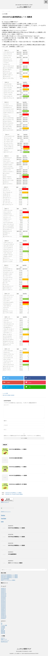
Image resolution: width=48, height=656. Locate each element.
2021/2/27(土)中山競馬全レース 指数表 (13, 492)
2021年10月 (3, 596)
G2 (1, 624)
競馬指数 (8, 395)
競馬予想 (3, 630)
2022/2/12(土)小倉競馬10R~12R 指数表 (18, 484)
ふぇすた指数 (5, 393)
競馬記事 (3, 633)
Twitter (3, 515)
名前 (5, 420)
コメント (6, 404)
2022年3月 (3, 589)
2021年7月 (3, 600)
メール (6, 425)
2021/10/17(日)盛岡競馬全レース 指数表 (18, 475)
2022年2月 (3, 591)
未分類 (2, 629)
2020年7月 (3, 609)
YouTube (3, 518)
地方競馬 (3, 627)
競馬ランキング (5, 502)
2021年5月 (3, 602)
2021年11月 (3, 594)
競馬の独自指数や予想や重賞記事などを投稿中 (24, 651)
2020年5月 (3, 610)
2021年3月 (3, 605)
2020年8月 (3, 607)
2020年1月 (3, 614)
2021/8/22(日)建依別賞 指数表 (15, 458)
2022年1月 (3, 592)
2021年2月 (3, 606)
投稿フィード (4, 639)
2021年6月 (3, 601)
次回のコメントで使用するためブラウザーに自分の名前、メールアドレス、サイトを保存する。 (22, 435)
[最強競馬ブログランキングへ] (7, 509)
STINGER (36, 653)
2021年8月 (3, 598)
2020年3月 (3, 611)
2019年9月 (3, 618)
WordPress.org (4, 641)
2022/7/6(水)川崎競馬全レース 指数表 (16, 536)
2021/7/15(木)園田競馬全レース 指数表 (17, 449)
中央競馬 (3, 626)
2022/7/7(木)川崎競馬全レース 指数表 (16, 527)
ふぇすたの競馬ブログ (24, 7)
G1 (1, 623)
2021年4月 (3, 604)
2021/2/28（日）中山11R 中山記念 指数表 (14, 494)
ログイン (3, 637)
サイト (5, 429)
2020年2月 (3, 613)
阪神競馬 (12, 395)
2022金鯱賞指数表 (12, 554)
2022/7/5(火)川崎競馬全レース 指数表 (16, 545)
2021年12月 (3, 593)
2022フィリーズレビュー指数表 (15, 562)
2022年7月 (3, 588)
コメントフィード (5, 640)
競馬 (6, 395)
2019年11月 (3, 615)
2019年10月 (3, 617)
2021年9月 (3, 597)
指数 (4, 395)
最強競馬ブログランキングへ (6, 511)
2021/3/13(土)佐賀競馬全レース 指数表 (17, 466)
